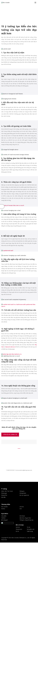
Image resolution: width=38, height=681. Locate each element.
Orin (21, 508)
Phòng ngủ (4, 493)
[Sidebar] (2, 206)
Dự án (17, 531)
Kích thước (22, 516)
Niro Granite (4, 506)
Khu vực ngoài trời (24, 495)
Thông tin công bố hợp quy (26, 520)
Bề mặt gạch (4, 520)
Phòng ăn (22, 491)
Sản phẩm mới (30, 529)
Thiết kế (3, 518)
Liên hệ (18, 527)
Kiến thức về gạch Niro (25, 518)
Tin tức (28, 527)
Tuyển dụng (30, 531)
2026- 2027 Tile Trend (7, 491)
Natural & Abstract (10, 347)
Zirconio (22, 506)
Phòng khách (23, 493)
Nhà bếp (3, 497)
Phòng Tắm (4, 495)
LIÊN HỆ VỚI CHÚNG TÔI (10, 434)
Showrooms (19, 529)
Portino (3, 508)
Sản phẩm (3, 516)
